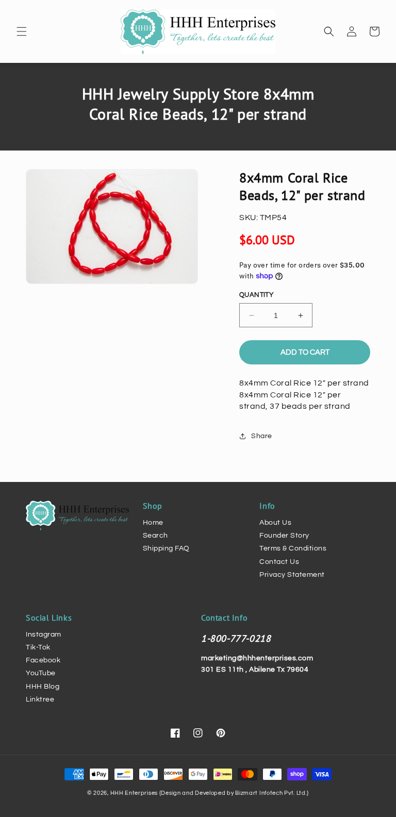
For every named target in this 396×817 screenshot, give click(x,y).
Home (153, 522)
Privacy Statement (292, 574)
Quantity (256, 294)
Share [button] (261, 436)
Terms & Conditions (292, 548)
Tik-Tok (38, 647)
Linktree (40, 699)
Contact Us (279, 561)
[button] (21, 31)
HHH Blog (42, 686)
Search (155, 535)
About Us (275, 522)
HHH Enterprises (134, 793)
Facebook (43, 660)
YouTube (41, 673)
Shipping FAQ (166, 548)
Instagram (43, 634)
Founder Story (284, 535)
